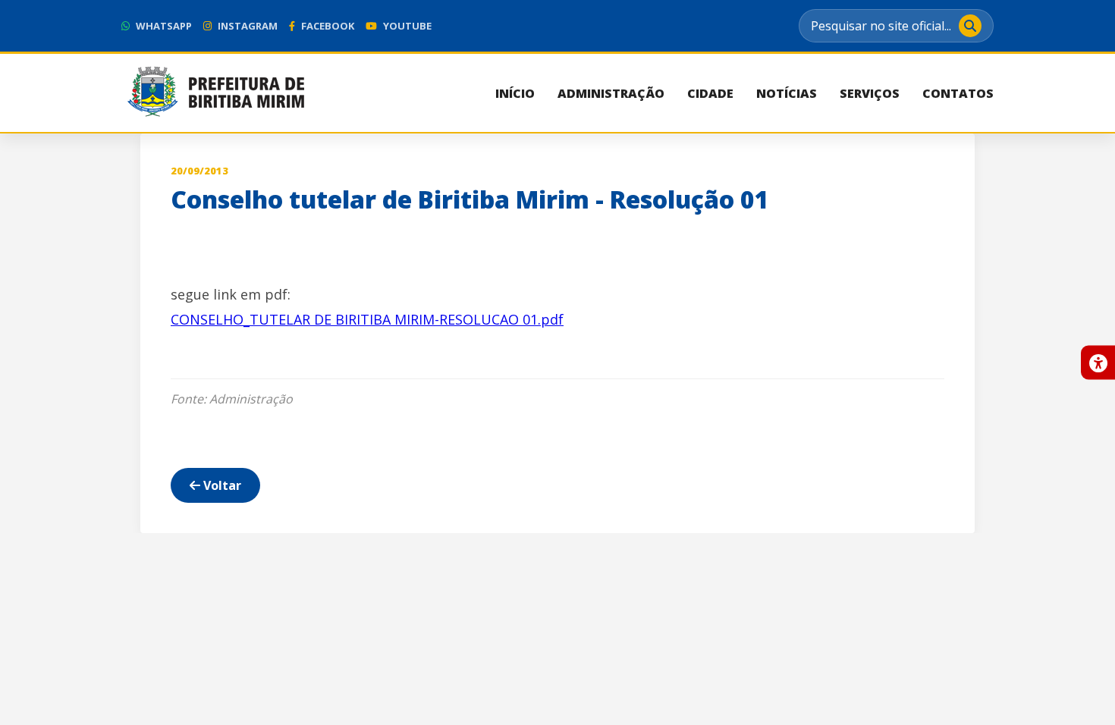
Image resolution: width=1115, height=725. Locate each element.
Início (515, 93)
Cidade (710, 93)
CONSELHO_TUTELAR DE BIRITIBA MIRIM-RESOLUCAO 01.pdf (367, 319)
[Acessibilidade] (1098, 363)
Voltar (220, 485)
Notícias (786, 93)
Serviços (870, 93)
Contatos (958, 93)
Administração (611, 93)
